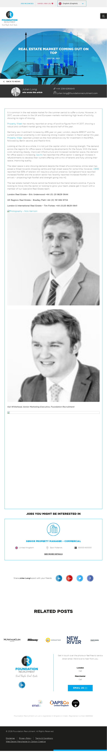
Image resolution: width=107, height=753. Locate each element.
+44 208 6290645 (65, 89)
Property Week (14, 124)
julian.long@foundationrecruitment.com (77, 93)
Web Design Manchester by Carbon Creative (26, 742)
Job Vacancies (27, 3)
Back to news (13, 81)
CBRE (96, 169)
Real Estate (55, 64)
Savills (39, 155)
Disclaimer (10, 738)
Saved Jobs (44, 3)
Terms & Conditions (44, 738)
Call (80, 671)
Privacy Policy (25, 738)
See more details (53, 554)
